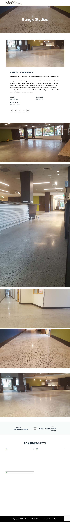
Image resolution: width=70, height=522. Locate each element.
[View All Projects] (35, 428)
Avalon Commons (18, 464)
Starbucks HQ (16, 503)
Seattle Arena (46, 464)
